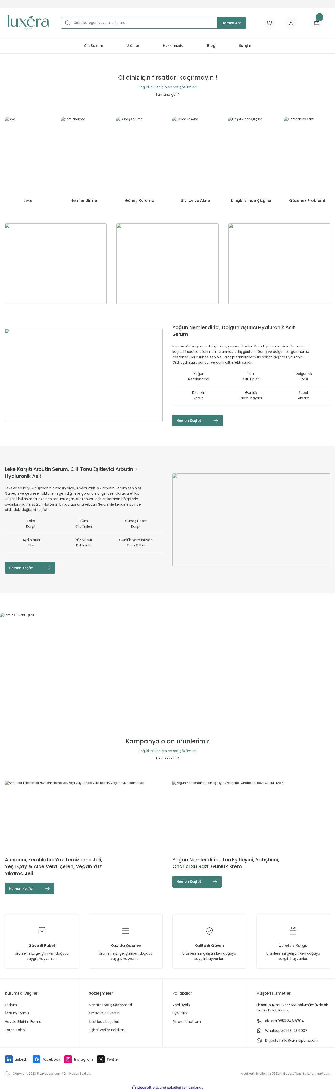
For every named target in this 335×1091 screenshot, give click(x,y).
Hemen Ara (232, 22)
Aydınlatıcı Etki (31, 542)
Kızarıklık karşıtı (199, 395)
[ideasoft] (142, 1087)
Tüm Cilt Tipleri (251, 376)
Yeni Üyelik (181, 1004)
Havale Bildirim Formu (23, 1021)
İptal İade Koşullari (104, 1021)
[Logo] (28, 23)
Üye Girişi (180, 1013)
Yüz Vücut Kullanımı (83, 542)
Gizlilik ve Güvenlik (104, 1013)
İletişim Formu (17, 1013)
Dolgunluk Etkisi (304, 376)
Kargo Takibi (15, 1029)
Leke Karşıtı (31, 524)
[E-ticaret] (167, 1087)
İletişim (11, 1004)
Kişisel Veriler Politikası (107, 1029)
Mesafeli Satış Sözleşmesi (110, 1004)
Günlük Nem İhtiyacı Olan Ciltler (136, 542)
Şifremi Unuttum (186, 1021)
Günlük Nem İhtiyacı (251, 395)
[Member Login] (291, 23)
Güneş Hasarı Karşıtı (136, 524)
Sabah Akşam (303, 395)
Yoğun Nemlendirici (198, 376)
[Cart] (316, 23)
